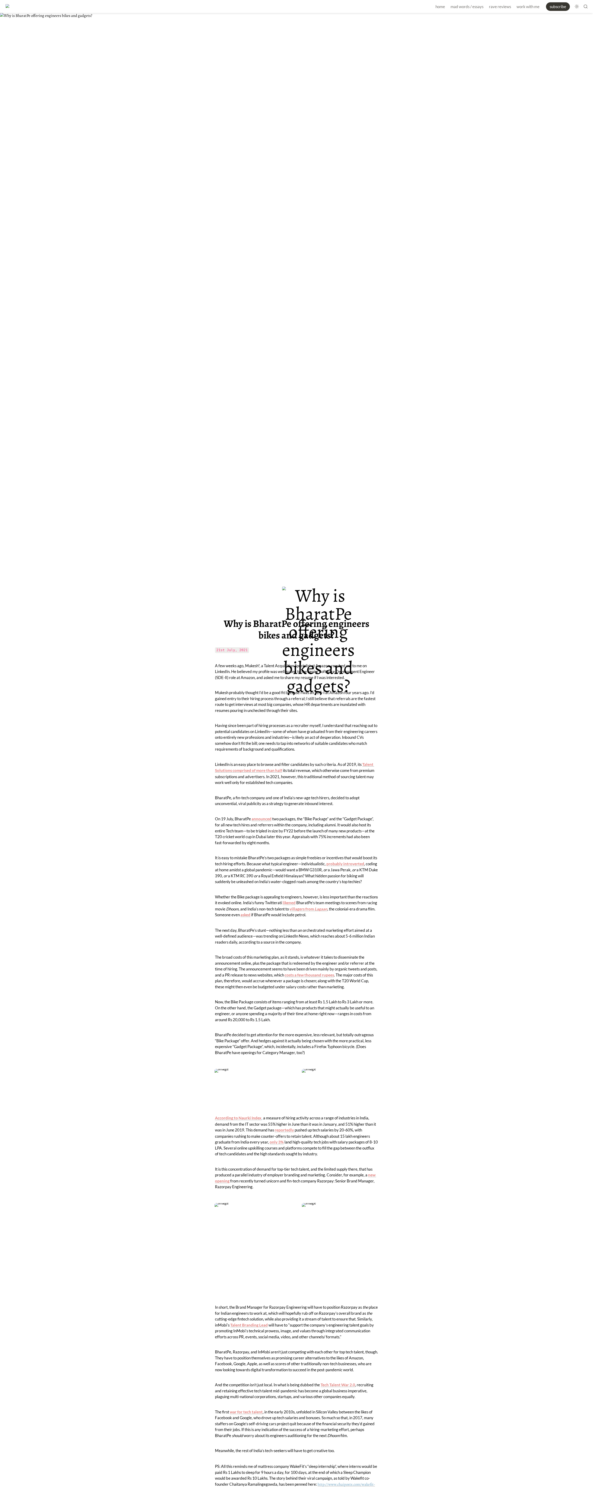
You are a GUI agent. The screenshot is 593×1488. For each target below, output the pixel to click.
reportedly (284, 1130)
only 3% (277, 1142)
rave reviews (500, 6)
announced (261, 818)
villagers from (302, 909)
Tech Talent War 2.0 (338, 1384)
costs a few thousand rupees (309, 975)
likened (289, 902)
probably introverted (345, 863)
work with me (528, 6)
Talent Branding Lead (249, 1325)
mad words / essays (467, 6)
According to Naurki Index (238, 1117)
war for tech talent (246, 1411)
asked (245, 914)
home (440, 6)
